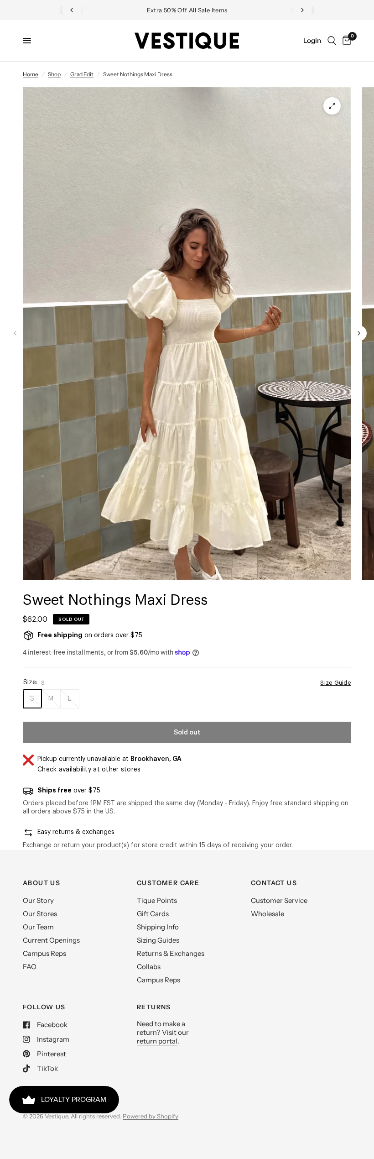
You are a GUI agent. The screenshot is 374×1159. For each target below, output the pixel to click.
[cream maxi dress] (332, 106)
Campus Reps (44, 953)
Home (30, 74)
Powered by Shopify (150, 1116)
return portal (157, 1041)
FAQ (29, 966)
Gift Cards (153, 913)
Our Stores (40, 913)
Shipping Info (158, 927)
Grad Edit (82, 74)
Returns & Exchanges (170, 953)
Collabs (149, 966)
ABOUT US (41, 883)
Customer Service (279, 900)
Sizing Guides (158, 940)
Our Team (38, 927)
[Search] (331, 40)
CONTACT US (274, 883)
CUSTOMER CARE (168, 883)
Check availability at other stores (89, 769)
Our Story (38, 900)
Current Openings (51, 940)
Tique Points (157, 900)
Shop (54, 74)
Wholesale (267, 913)
